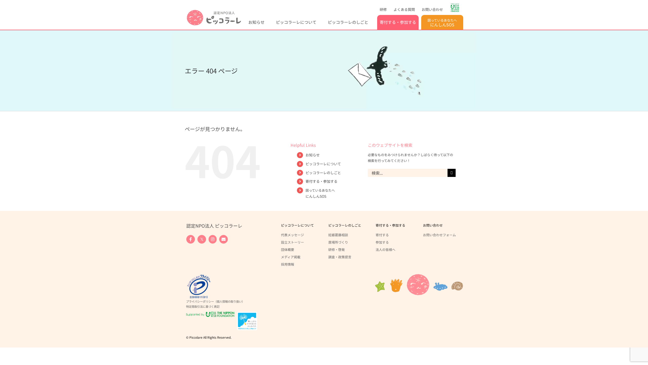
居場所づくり (338, 242)
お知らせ (313, 154)
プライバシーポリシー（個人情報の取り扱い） (215, 301)
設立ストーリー (292, 242)
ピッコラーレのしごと (323, 172)
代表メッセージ (292, 234)
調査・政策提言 (339, 256)
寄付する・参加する (321, 181)
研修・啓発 (336, 249)
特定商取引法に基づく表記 (202, 306)
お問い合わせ (433, 225)
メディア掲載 (290, 256)
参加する (382, 242)
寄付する (382, 234)
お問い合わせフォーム (439, 234)
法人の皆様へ (385, 249)
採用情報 (287, 264)
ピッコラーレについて (323, 163)
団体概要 (287, 249)
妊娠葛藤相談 (338, 234)
